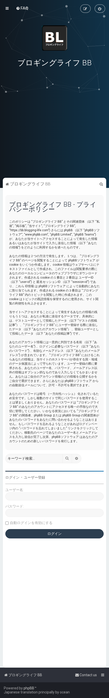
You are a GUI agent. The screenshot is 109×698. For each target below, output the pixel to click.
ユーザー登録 (34, 477)
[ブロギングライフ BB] (54, 38)
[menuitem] (22, 8)
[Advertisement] (54, 141)
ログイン (12, 477)
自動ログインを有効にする (31, 523)
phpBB (29, 688)
